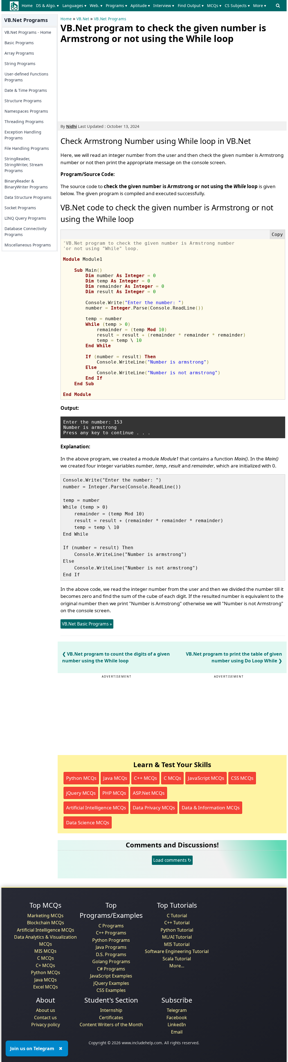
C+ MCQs (45, 965)
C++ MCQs (145, 778)
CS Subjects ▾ (237, 5)
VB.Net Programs (110, 18)
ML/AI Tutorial (177, 937)
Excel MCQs (45, 987)
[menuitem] (28, 5)
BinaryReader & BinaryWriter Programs (26, 184)
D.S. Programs (111, 954)
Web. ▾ (96, 5)
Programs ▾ (116, 5)
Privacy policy (45, 1024)
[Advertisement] (102, 81)
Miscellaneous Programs (27, 245)
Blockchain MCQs (45, 922)
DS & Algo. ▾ (47, 5)
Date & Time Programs (25, 90)
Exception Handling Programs (22, 135)
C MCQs (172, 778)
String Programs (19, 63)
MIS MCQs (45, 951)
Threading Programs (24, 121)
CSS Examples (111, 990)
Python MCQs (81, 778)
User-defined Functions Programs (26, 77)
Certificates (111, 1017)
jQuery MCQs (81, 793)
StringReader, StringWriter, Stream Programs (23, 164)
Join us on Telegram (32, 1048)
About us (45, 1010)
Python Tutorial (177, 930)
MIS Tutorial (177, 944)
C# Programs (111, 969)
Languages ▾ (74, 5)
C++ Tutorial (177, 922)
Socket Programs (20, 207)
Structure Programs (23, 100)
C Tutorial (177, 915)
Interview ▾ (163, 5)
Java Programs (111, 947)
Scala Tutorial (177, 959)
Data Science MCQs (87, 822)
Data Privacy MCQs (154, 807)
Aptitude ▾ (140, 5)
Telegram (177, 1010)
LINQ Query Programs (25, 218)
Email (177, 1032)
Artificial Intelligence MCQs (96, 807)
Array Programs (19, 53)
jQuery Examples (111, 983)
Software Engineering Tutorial (177, 951)
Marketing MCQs (45, 915)
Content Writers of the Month (111, 1024)
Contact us (45, 1017)
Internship (111, 1010)
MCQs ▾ (214, 5)
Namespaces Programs (26, 111)
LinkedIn (177, 1024)
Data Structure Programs (27, 197)
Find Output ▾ (191, 5)
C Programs (111, 926)
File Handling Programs (26, 148)
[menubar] (145, 5)
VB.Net (82, 18)
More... (176, 966)
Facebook (176, 1017)
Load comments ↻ (172, 860)
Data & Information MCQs (211, 807)
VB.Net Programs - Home (27, 32)
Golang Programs (111, 961)
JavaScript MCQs (206, 778)
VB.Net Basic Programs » (87, 624)
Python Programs (111, 940)
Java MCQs (115, 778)
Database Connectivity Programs (25, 231)
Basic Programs (19, 42)
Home (27, 5)
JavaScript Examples (111, 976)
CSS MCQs (242, 778)
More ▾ (259, 5)
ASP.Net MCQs (149, 793)
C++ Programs (111, 933)
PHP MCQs (114, 793)
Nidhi (71, 126)
